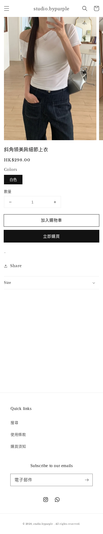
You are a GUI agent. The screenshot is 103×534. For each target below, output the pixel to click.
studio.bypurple (43, 524)
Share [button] (16, 265)
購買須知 (18, 446)
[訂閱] (86, 480)
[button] (6, 8)
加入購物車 (51, 220)
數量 (8, 191)
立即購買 (51, 236)
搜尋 (14, 422)
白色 (13, 179)
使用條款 (18, 434)
